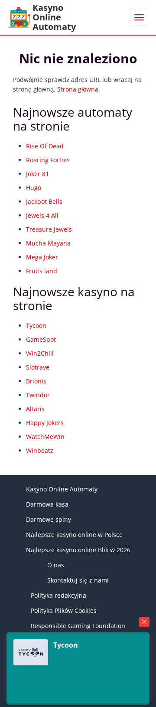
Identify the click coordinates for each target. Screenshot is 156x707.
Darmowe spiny (48, 519)
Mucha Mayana (48, 243)
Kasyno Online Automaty (62, 489)
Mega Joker (42, 257)
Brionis (36, 381)
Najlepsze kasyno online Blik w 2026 (78, 550)
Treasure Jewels (49, 229)
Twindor (38, 395)
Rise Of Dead (45, 146)
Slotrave (37, 367)
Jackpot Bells (44, 201)
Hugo (33, 187)
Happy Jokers (45, 423)
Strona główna (77, 89)
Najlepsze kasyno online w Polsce (74, 534)
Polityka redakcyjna (58, 595)
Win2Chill (40, 353)
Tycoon (36, 325)
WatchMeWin (45, 436)
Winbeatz (39, 450)
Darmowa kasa (47, 504)
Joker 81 (37, 174)
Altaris (35, 409)
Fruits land (41, 271)
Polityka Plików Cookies (64, 610)
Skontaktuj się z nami (78, 580)
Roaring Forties (48, 160)
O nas (55, 565)
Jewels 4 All (42, 215)
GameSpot (41, 339)
